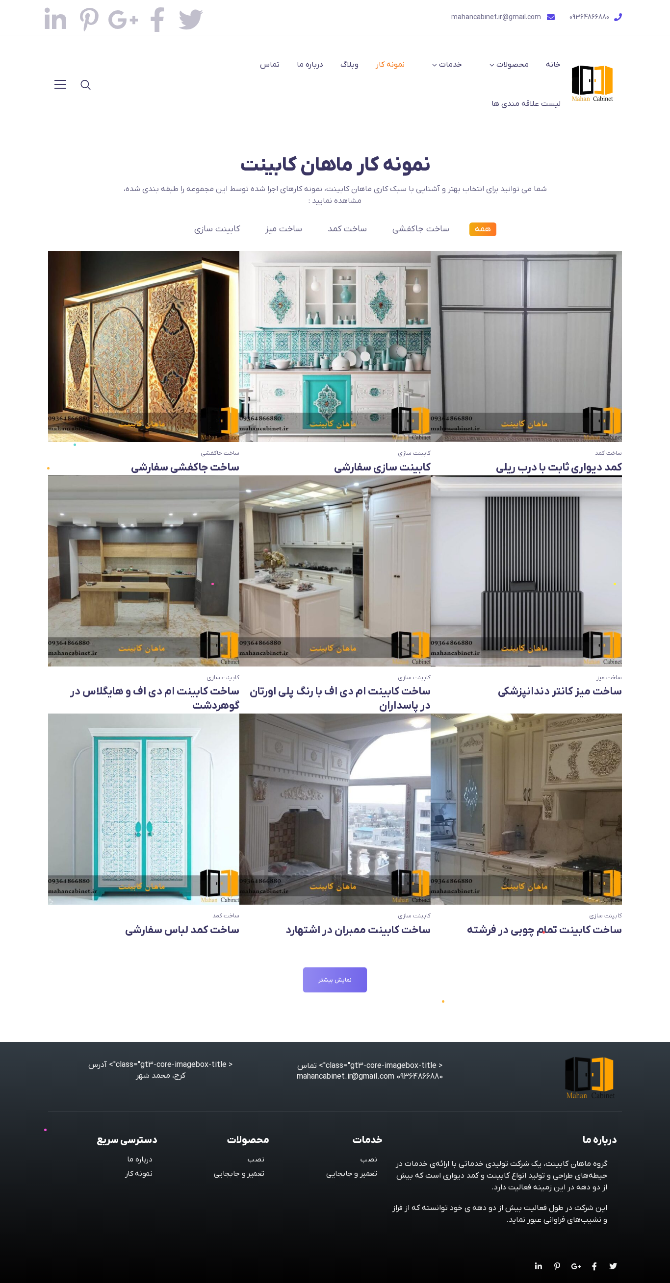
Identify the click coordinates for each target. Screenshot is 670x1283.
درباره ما (310, 65)
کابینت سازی (217, 229)
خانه (553, 65)
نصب (369, 1159)
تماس (270, 65)
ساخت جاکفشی (420, 229)
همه (483, 229)
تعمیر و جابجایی (351, 1174)
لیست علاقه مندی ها (526, 104)
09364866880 (589, 17)
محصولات (512, 65)
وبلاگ (349, 65)
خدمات (450, 65)
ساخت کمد (347, 229)
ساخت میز (283, 229)
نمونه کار (390, 65)
